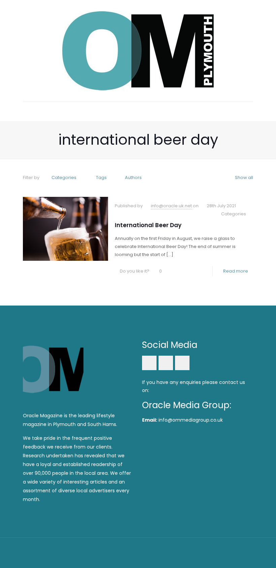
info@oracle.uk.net (171, 206)
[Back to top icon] (246, 552)
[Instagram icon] (228, 551)
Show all (244, 177)
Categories (63, 177)
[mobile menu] (28, 111)
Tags (101, 177)
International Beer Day (148, 225)
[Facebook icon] (210, 551)
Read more (235, 271)
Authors (133, 177)
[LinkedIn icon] (219, 551)
